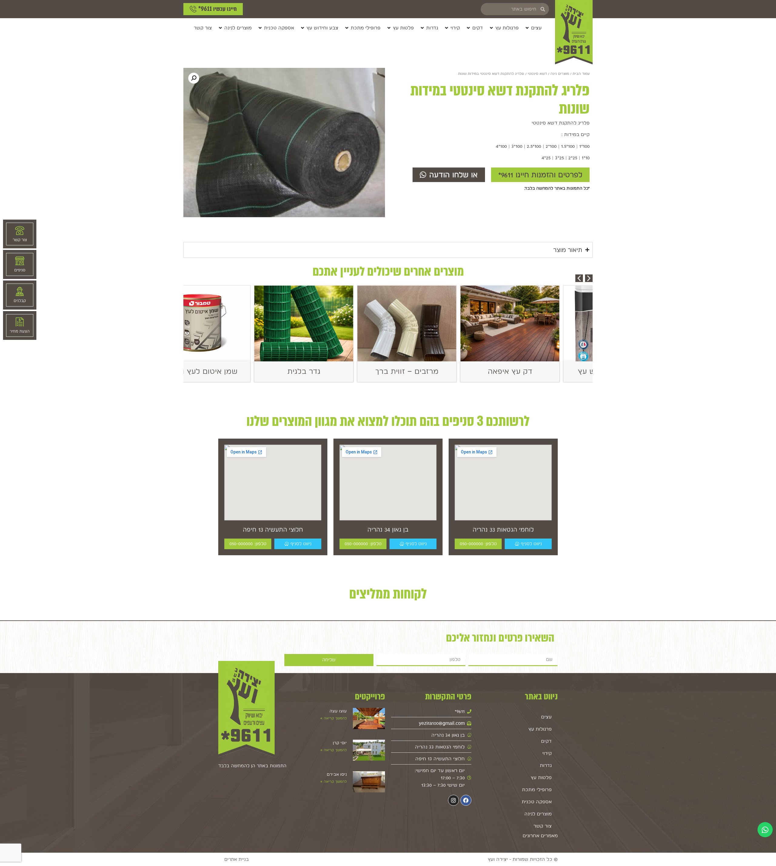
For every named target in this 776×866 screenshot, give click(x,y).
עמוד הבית (581, 73)
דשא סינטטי (537, 73)
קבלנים (20, 300)
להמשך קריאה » (333, 718)
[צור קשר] (19, 230)
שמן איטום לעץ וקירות (233, 371)
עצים (546, 717)
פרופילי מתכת (537, 789)
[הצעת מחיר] (19, 322)
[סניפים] (19, 260)
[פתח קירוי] (446, 28)
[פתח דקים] (468, 28)
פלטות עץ (541, 777)
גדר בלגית (336, 371)
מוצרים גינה (559, 73)
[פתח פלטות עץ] (388, 28)
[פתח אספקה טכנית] (260, 28)
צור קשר (543, 826)
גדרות (546, 765)
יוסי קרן (340, 742)
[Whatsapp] (765, 829)
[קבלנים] (19, 291)
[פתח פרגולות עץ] (491, 28)
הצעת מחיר (20, 331)
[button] (193, 78)
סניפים (19, 270)
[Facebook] (465, 800)
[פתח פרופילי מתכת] (346, 28)
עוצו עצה (338, 710)
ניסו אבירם (337, 774)
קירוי (547, 753)
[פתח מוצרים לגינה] (220, 28)
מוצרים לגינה (538, 814)
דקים (546, 741)
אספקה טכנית (537, 802)
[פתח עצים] (527, 28)
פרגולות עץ (540, 729)
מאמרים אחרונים (540, 835)
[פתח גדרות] (422, 28)
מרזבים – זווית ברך (439, 371)
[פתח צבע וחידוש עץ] (302, 28)
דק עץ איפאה (542, 371)
